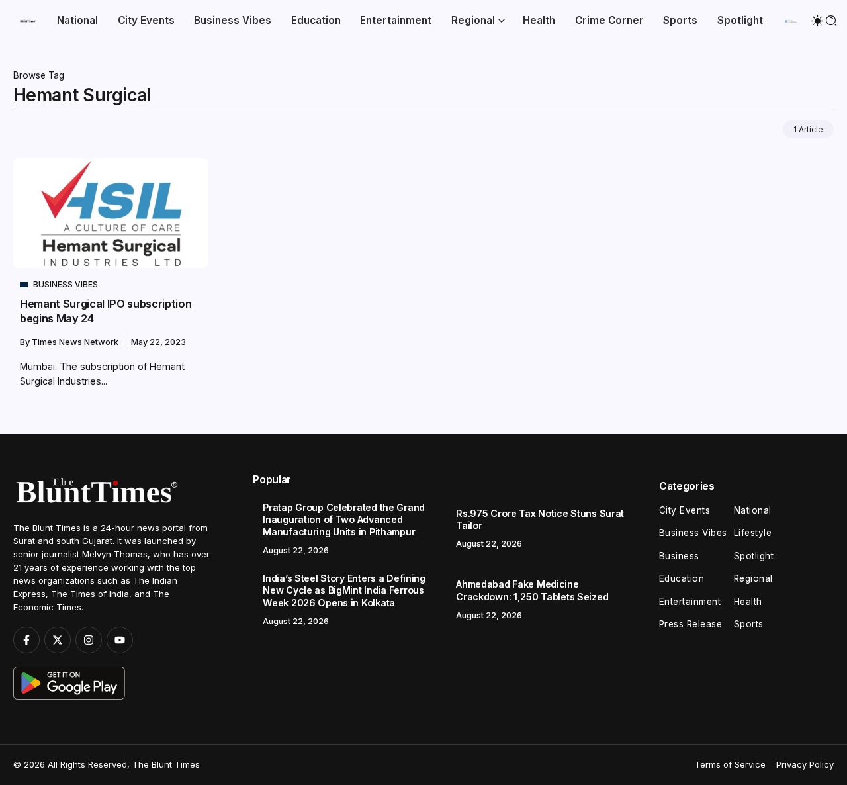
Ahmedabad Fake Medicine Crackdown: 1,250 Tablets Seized (532, 590)
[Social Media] (26, 640)
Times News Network (76, 342)
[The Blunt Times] (28, 20)
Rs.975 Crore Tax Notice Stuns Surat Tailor (540, 519)
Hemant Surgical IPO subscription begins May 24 (105, 310)
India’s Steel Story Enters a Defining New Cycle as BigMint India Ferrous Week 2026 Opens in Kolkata (344, 590)
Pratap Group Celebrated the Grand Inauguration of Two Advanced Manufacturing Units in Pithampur (344, 519)
